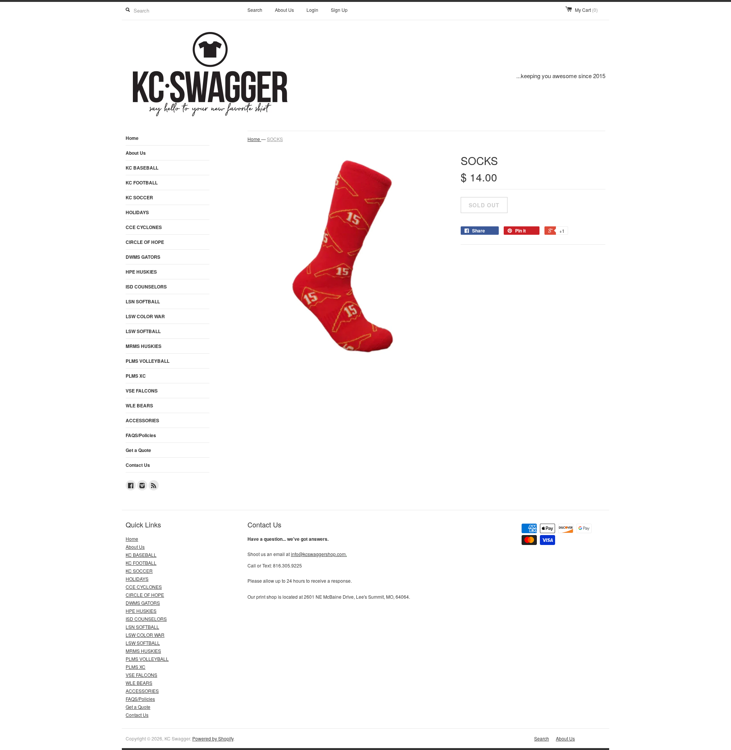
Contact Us (138, 465)
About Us (284, 9)
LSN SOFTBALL (143, 301)
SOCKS (275, 139)
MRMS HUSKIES (143, 346)
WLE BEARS (139, 405)
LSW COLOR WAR (145, 316)
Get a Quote (138, 450)
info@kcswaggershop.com (319, 554)
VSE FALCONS (142, 390)
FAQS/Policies (141, 435)
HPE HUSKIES (141, 271)
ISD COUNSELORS (146, 286)
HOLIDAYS (137, 212)
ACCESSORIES (142, 420)
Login (312, 9)
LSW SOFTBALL (143, 331)
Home (132, 138)
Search (254, 9)
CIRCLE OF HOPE (145, 242)
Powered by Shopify (212, 738)
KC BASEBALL (142, 167)
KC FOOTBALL (142, 182)
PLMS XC (136, 375)
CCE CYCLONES (144, 227)
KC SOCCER (139, 197)
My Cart (586, 9)
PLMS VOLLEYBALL (147, 360)
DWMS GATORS (143, 256)
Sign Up (339, 9)
